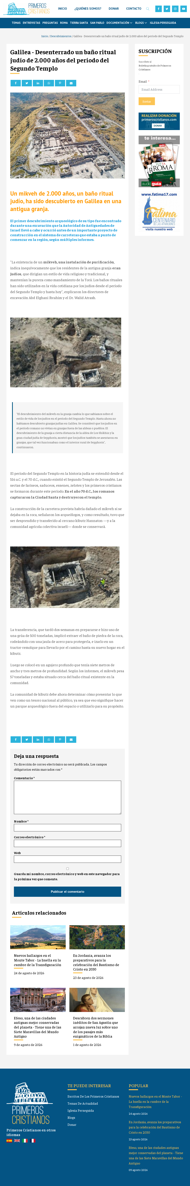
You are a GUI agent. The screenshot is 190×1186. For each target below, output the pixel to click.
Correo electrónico (29, 837)
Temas (16, 23)
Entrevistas (31, 23)
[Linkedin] (38, 83)
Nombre (21, 821)
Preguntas (50, 23)
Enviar (146, 101)
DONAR (114, 9)
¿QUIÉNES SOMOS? (87, 9)
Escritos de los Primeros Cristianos (93, 1096)
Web (17, 853)
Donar (72, 1124)
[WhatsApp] (49, 83)
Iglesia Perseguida (163, 23)
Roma (64, 23)
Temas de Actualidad (83, 1103)
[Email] (71, 83)
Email (143, 81)
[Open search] (147, 9)
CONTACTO (133, 9)
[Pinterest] (60, 83)
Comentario (24, 778)
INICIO (62, 9)
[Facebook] (16, 83)
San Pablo (97, 23)
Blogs (71, 1117)
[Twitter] (27, 83)
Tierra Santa (79, 23)
